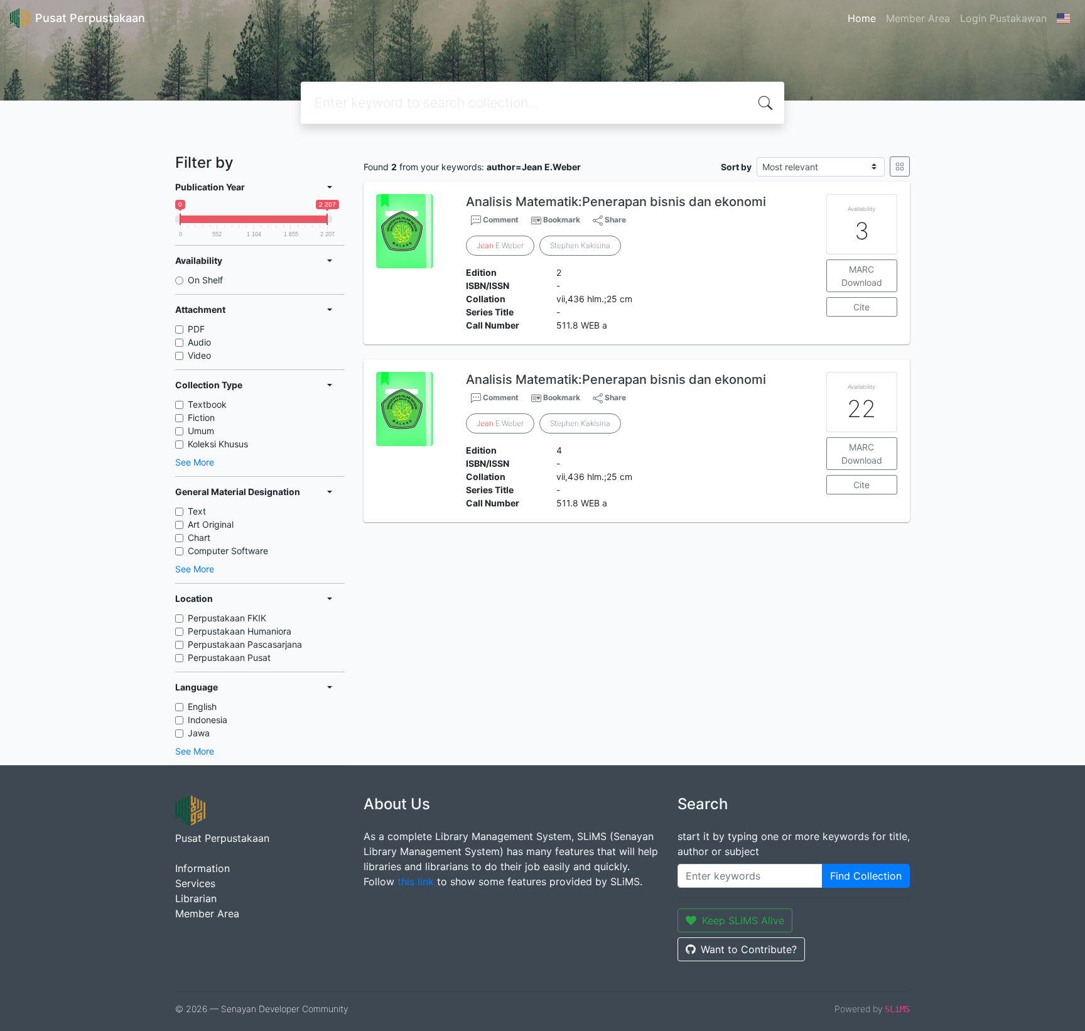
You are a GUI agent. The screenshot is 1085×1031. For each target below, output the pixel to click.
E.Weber (500, 245)
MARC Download (861, 276)
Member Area (918, 18)
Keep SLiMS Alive (743, 920)
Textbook (207, 404)
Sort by (736, 166)
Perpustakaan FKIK (227, 618)
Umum (201, 430)
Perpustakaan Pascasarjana (245, 644)
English (202, 706)
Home (862, 18)
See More (194, 462)
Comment (500, 219)
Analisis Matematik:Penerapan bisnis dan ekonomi (616, 201)
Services (195, 883)
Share (614, 219)
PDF (196, 329)
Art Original (211, 524)
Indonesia (207, 719)
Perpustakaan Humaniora (239, 631)
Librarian (196, 898)
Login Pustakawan (1003, 18)
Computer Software (228, 550)
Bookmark (561, 219)
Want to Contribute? (749, 949)
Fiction (201, 417)
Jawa (199, 733)
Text (197, 511)
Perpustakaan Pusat (229, 657)
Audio (199, 342)
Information (202, 868)
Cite (861, 307)
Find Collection (866, 876)
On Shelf (205, 280)
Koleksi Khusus (218, 444)
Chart (199, 537)
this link (415, 881)
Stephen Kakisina (580, 245)
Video (199, 355)
